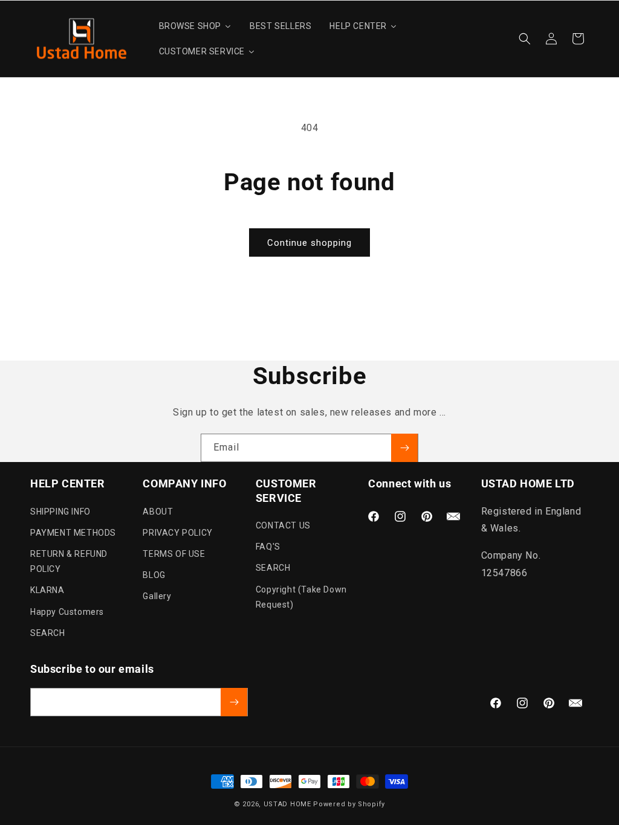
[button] (524, 38)
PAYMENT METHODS (73, 533)
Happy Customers (67, 612)
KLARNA (47, 590)
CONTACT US (283, 525)
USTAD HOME (287, 804)
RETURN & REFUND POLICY (69, 561)
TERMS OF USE (174, 554)
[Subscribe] (404, 448)
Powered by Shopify (349, 804)
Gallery (157, 596)
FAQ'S (268, 546)
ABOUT (158, 511)
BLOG (154, 575)
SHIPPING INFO (60, 511)
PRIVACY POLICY (177, 533)
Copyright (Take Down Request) (301, 597)
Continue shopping (309, 242)
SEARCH (47, 633)
